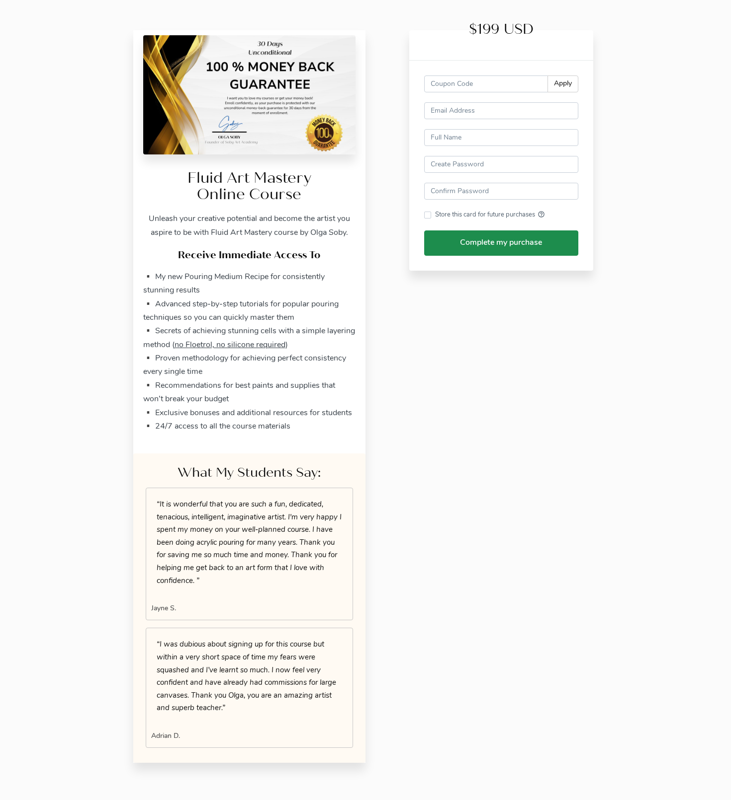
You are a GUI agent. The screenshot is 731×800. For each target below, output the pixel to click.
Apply (563, 83)
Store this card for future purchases (490, 214)
